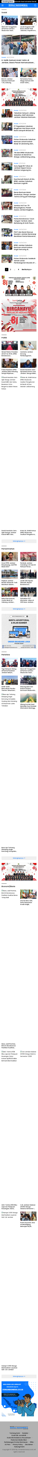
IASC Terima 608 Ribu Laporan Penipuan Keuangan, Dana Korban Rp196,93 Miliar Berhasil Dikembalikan (9, 1207)
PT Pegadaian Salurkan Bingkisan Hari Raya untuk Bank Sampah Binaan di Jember (24, 129)
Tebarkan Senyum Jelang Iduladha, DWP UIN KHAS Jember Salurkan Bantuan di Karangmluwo (24, 116)
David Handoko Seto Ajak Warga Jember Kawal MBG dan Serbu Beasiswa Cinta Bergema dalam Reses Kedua (10, 532)
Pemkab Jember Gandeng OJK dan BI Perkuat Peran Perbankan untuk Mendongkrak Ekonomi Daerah (28, 565)
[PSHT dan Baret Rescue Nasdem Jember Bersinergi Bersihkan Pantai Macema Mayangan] (7, 233)
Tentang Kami (15, 1433)
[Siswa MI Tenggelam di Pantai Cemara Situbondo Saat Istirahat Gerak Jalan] (28, 662)
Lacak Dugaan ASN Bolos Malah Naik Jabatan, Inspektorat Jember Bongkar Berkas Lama (9, 28)
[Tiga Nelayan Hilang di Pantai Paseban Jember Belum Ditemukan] (10, 662)
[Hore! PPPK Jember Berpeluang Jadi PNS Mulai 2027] (10, 556)
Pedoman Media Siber (19, 1440)
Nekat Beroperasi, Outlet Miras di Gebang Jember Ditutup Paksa (8, 600)
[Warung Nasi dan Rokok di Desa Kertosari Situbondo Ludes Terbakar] (28, 680)
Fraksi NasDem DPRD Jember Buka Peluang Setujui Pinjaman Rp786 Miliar (10, 371)
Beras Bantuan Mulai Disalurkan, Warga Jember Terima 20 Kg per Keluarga (25, 194)
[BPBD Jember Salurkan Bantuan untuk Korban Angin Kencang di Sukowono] (7, 246)
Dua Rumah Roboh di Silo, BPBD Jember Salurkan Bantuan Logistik (24, 181)
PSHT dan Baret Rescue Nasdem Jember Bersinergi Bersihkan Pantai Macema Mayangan (25, 235)
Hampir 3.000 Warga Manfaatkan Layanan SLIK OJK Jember (9, 1368)
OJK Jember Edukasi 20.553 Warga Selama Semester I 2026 (27, 1207)
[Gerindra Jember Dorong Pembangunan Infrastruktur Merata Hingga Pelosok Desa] (28, 345)
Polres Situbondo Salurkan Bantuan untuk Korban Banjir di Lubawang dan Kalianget (24, 142)
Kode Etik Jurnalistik (19, 1435)
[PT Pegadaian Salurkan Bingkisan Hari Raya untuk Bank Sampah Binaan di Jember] (7, 127)
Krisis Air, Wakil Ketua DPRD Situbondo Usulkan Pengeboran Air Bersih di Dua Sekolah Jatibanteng (28, 532)
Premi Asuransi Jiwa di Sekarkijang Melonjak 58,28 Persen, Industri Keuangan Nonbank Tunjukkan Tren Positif (28, 1224)
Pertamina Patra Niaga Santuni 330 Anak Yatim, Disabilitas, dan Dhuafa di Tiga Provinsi (27, 81)
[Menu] (3, 5)
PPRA (32, 1442)
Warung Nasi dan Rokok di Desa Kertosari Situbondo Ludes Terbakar (27, 688)
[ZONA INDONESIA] (18, 5)
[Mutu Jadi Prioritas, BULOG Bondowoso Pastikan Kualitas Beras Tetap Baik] (10, 966)
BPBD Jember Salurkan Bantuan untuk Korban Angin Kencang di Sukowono (23, 248)
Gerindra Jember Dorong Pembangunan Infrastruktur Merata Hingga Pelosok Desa (28, 354)
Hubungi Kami (19, 1447)
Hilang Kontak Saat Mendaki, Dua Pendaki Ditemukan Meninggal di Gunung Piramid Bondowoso (28, 706)
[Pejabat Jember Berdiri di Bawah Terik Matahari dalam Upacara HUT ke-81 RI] (10, 574)
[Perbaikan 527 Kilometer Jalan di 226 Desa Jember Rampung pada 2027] (28, 592)
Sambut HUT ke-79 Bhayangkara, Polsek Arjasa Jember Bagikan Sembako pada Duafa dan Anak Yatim (25, 209)
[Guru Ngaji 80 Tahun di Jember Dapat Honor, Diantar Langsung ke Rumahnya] (7, 167)
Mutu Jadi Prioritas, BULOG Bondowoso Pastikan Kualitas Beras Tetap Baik (9, 1046)
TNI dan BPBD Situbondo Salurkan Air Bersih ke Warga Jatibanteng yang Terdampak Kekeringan (24, 155)
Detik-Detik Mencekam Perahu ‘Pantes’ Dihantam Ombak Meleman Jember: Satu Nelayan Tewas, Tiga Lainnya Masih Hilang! (28, 28)
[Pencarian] (35, 5)
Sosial (4, 57)
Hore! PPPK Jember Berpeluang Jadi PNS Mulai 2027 (9, 565)
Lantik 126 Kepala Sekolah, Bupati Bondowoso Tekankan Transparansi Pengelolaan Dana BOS (27, 582)
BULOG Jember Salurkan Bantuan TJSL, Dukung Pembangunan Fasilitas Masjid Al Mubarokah (8, 81)
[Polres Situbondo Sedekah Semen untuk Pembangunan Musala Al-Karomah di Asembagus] (7, 260)
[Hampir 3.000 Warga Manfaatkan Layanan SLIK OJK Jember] (10, 1288)
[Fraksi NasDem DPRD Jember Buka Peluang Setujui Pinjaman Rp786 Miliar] (10, 363)
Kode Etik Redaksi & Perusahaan (19, 1438)
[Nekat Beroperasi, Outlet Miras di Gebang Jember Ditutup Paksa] (10, 592)
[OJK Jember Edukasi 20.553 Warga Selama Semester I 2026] (28, 1127)
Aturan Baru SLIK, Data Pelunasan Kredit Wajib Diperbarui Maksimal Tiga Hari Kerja (27, 902)
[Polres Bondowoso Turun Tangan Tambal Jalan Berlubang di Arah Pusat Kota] (7, 220)
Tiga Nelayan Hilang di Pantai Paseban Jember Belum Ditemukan (9, 671)
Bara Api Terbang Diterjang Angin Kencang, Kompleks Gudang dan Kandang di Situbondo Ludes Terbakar (9, 849)
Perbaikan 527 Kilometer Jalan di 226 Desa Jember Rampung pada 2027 (28, 600)
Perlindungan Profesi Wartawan (16, 1442)
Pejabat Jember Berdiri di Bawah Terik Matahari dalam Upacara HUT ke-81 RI (10, 582)
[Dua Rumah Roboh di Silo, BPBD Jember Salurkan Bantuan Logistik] (7, 180)
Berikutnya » (27, 269)
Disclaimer (29, 1444)
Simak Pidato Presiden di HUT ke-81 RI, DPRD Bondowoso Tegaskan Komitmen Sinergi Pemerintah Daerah (10, 354)
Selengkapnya (18, 541)
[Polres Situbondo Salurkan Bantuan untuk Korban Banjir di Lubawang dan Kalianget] (7, 141)
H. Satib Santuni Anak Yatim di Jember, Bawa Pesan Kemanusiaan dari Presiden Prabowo (18, 62)
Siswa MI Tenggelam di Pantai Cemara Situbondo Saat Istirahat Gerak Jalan (28, 671)
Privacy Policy (18, 1444)
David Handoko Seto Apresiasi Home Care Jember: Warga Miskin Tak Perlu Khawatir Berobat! (28, 371)
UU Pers (7, 1444)
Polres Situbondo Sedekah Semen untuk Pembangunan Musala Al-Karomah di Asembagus (24, 261)
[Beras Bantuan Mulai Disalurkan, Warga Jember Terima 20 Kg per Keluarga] (7, 194)
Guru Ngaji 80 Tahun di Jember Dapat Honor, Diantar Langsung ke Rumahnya (23, 169)
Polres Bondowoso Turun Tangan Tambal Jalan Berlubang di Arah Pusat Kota (24, 222)
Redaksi (25, 1433)
